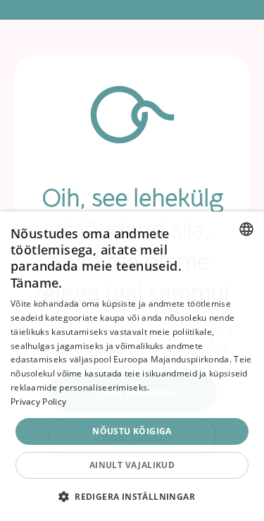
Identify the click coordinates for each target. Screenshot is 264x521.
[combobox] (246, 229)
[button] (132, 496)
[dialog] (132, 366)
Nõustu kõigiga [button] (132, 431)
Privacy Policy (38, 401)
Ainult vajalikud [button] (132, 465)
